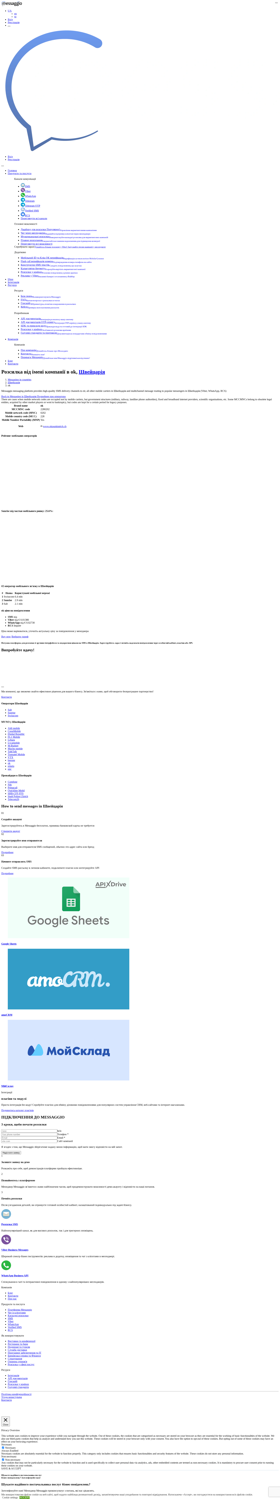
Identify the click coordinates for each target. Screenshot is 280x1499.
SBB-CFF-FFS (15, 793)
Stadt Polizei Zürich (18, 796)
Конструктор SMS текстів (51, 264)
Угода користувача (11, 1397)
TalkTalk (12, 751)
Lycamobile (14, 742)
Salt (10, 709)
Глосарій (48, 303)
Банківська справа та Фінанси (24, 1355)
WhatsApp (30, 196)
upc (10, 769)
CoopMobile (14, 731)
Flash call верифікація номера (56, 261)
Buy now (6, 636)
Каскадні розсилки (18, 1315)
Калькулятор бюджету (53, 268)
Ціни (10, 279)
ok (9, 763)
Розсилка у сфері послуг (21, 1364)
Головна (12, 170)
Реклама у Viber (48, 275)
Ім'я (59, 1131)
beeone (11, 760)
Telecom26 (13, 799)
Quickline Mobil (16, 790)
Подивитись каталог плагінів (17, 1110)
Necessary (10, 1447)
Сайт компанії (65, 1141)
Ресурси (12, 285)
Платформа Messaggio (20, 1309)
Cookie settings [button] (10, 1497)
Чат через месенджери (55, 233)
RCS (27, 215)
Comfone (12, 781)
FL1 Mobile (14, 737)
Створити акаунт (10, 831)
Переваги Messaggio (55, 357)
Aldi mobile (14, 728)
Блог (10, 360)
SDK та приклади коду (54, 325)
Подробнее (7, 852)
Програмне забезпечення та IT (24, 1352)
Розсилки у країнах (49, 272)
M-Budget (13, 745)
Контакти (33, 353)
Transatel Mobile (16, 754)
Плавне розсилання (60, 240)
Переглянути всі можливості (36, 243)
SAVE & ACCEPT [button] (11, 1468)
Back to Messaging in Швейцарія (19, 396)
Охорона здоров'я (17, 1361)
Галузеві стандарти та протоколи (64, 332)
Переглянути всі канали (34, 218)
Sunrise (11, 712)
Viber (28, 191)
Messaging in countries (19, 379)
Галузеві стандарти (18, 1387)
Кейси (40, 306)
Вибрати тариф (20, 636)
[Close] (2, 165)
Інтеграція (13, 282)
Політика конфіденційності (16, 1394)
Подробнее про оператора (51, 396)
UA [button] (10, 10)
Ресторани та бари (18, 1344)
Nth (10, 784)
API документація (47, 318)
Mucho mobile (15, 748)
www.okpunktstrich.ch (54, 426)
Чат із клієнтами (17, 1312)
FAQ (40, 299)
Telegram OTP (32, 205)
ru (15, 16)
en (15, 13)
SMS (27, 186)
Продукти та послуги (19, 173)
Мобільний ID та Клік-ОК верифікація (62, 257)
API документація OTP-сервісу (56, 322)
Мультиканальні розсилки (64, 236)
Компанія (13, 339)
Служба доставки (17, 1349)
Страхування (15, 1358)
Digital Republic (16, 734)
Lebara (11, 739)
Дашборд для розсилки (59, 229)
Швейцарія (92, 372)
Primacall (12, 787)
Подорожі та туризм (19, 1347)
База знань (41, 296)
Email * (61, 1137)
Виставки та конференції (21, 1341)
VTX (10, 757)
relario (11, 766)
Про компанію (44, 350)
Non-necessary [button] (9, 1456)
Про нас (12, 1298)
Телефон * (63, 1134)
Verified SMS (32, 210)
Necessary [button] (6, 1444)
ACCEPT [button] (24, 1497)
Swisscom (13, 715)
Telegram (30, 201)
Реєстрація (13, 22)
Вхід (10, 19)
